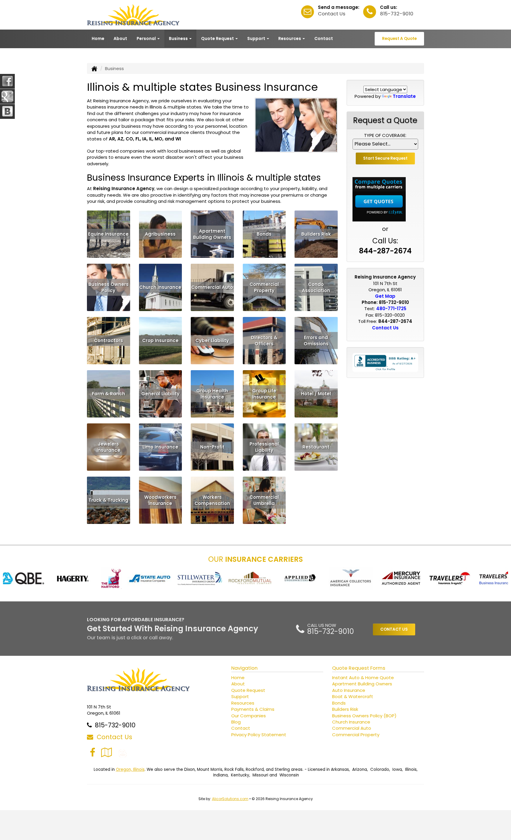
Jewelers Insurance (108, 447)
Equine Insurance (108, 234)
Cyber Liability (212, 340)
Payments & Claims (252, 709)
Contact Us (331, 13)
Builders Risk (316, 234)
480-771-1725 (391, 308)
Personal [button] (147, 38)
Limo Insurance (160, 447)
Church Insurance (160, 287)
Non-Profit (212, 447)
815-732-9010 (396, 13)
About (120, 38)
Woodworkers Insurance (160, 500)
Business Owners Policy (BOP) (364, 716)
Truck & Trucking (108, 500)
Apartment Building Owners (212, 234)
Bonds (264, 234)
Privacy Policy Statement (258, 734)
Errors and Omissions (316, 340)
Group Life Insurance (264, 393)
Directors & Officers (264, 340)
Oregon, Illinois (130, 769)
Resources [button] (290, 38)
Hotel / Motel (316, 394)
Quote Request (248, 690)
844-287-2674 (385, 251)
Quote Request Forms (358, 668)
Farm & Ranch (108, 394)
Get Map (385, 296)
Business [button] (179, 38)
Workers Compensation (212, 500)
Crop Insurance (160, 340)
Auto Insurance (348, 690)
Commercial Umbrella (264, 500)
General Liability (160, 394)
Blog (236, 722)
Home (98, 38)
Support (240, 696)
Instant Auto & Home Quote (363, 677)
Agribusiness (160, 234)
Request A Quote (399, 38)
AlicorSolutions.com (230, 798)
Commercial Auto (212, 287)
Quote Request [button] (218, 38)
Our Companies (248, 716)
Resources (242, 703)
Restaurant (316, 447)
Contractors (108, 340)
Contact (323, 38)
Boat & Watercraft (352, 696)
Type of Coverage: (385, 135)
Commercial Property (264, 287)
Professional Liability (264, 447)
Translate (404, 96)
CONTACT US (394, 629)
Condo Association (316, 287)
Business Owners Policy (108, 287)
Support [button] (256, 38)
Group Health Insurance (212, 393)
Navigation (244, 668)
